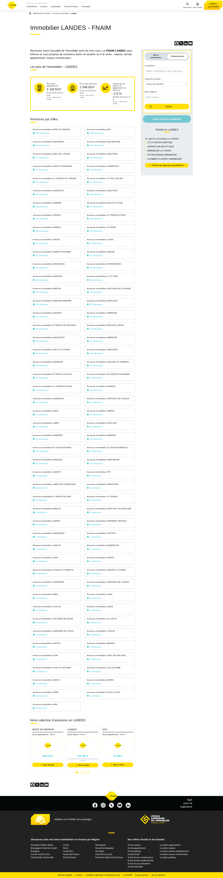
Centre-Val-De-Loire (40, 854)
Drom (65, 848)
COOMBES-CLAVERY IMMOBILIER (164, 159)
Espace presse (141, 875)
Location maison (168, 848)
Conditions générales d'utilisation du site (102, 875)
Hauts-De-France (71, 854)
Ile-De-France (69, 857)
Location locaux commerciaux (174, 854)
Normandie (100, 845)
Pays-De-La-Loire (103, 854)
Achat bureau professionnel (141, 860)
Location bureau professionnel (174, 851)
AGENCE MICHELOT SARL (160, 146)
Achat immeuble (135, 867)
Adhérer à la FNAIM (213, 5)
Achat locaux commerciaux (140, 857)
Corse (66, 845)
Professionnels (177, 56)
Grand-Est (68, 851)
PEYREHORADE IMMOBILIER (162, 155)
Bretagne (35, 851)
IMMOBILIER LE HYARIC (159, 151)
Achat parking (134, 851)
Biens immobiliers (155, 56)
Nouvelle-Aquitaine (104, 848)
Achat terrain (134, 854)
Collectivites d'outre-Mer (42, 857)
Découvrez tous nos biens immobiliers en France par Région (65, 839)
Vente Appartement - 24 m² (113, 734)
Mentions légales (65, 875)
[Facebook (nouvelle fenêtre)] (95, 805)
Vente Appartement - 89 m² (43, 734)
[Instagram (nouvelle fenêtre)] (103, 805)
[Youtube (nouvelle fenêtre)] (120, 805)
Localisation (150, 66)
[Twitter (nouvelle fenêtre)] (111, 805)
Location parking (168, 857)
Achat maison (134, 845)
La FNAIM (127, 875)
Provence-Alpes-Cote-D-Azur (109, 857)
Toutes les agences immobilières (168, 165)
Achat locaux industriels (139, 863)
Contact (78, 875)
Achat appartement (136, 848)
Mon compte (197, 7)
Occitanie (99, 851)
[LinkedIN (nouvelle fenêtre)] (128, 805)
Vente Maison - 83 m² (76, 734)
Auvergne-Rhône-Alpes (42, 845)
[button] (31, 6)
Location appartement (170, 845)
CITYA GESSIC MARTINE (159, 142)
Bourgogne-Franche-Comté (44, 848)
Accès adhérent (158, 875)
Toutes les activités (153, 79)
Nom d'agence (151, 92)
